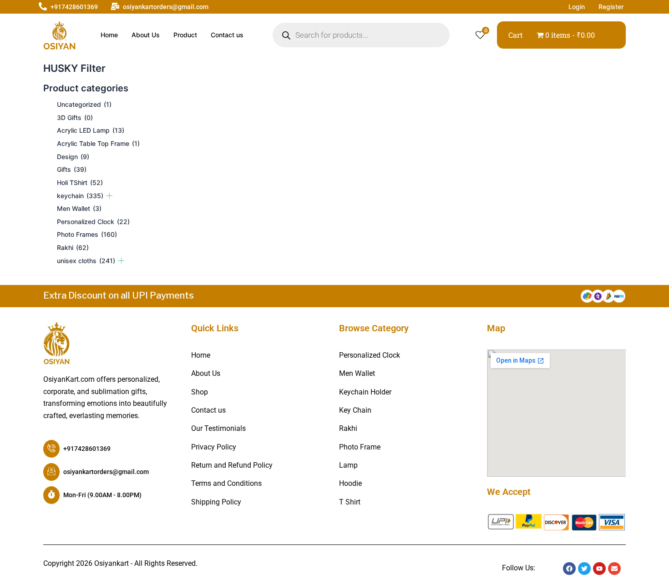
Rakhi (73, 247)
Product (185, 35)
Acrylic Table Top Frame (98, 143)
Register (610, 6)
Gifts (71, 169)
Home (109, 35)
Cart (515, 35)
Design (73, 156)
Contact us (227, 35)
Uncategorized (84, 104)
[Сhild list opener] (109, 196)
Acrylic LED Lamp (90, 130)
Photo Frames (87, 234)
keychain (80, 196)
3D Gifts (75, 117)
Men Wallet (79, 208)
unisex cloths (86, 261)
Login (576, 6)
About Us (146, 35)
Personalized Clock (93, 221)
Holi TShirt (80, 182)
